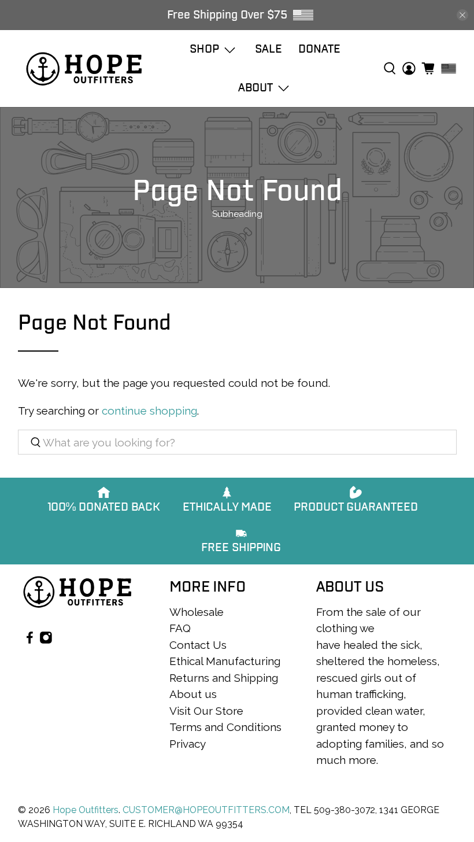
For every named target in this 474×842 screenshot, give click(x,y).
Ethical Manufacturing (224, 661)
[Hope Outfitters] (84, 69)
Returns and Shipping (223, 677)
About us (193, 694)
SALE (268, 48)
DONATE (319, 48)
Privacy (187, 743)
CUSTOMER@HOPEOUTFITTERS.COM (206, 809)
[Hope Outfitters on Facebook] (29, 640)
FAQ (180, 628)
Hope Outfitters (85, 809)
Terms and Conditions (225, 727)
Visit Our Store (206, 710)
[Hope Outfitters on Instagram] (46, 640)
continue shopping (149, 410)
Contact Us (198, 644)
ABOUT (255, 87)
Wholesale (196, 611)
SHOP (204, 48)
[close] (462, 15)
